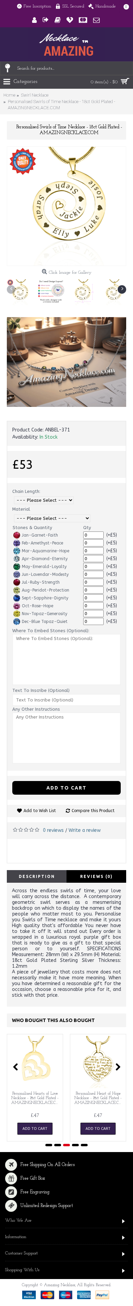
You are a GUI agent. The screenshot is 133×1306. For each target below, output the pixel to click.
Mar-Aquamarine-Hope (45, 551)
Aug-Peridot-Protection (45, 590)
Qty (87, 527)
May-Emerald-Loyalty (44, 566)
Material (21, 509)
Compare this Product (93, 810)
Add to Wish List (40, 810)
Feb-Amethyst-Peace (42, 543)
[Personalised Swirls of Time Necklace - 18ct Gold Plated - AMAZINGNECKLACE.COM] (66, 206)
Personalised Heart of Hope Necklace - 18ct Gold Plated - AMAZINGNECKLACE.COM (99, 1098)
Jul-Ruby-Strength (41, 582)
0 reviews (53, 830)
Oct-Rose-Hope (37, 606)
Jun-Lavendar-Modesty (45, 574)
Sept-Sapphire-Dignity (45, 598)
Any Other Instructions (36, 709)
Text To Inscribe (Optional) (41, 690)
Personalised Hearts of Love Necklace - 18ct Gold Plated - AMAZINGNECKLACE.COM (36, 1098)
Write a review (85, 830)
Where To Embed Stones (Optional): (50, 630)
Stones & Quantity (32, 527)
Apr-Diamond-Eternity (45, 558)
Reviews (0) (96, 876)
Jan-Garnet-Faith (40, 535)
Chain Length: (26, 491)
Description (37, 876)
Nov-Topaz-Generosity (44, 613)
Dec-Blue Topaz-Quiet (45, 621)
